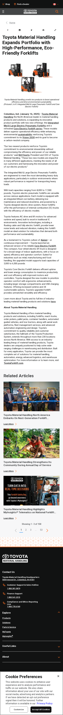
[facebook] (8, 30)
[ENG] (56, 4)
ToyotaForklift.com (13, 363)
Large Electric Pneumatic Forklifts (28, 125)
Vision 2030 (28, 137)
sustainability (25, 134)
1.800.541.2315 (13, 597)
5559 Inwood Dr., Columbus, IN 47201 (18, 580)
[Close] (58, 676)
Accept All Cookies (41, 709)
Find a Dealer (23, 4)
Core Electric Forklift (45, 246)
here (53, 301)
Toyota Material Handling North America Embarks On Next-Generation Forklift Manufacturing (27, 417)
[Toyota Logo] (30, 11)
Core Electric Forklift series (28, 128)
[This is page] (47, 530)
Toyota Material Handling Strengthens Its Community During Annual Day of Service (27, 464)
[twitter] (31, 30)
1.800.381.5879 (13, 588)
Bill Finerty (24, 155)
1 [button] (21, 529)
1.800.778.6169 (13, 606)
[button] (16, 530)
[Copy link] (55, 30)
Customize (19, 709)
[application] (31, 403)
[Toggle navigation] (3, 11)
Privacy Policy (44, 703)
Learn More (9, 424)
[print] (43, 30)
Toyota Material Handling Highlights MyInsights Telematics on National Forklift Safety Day (29, 511)
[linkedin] (20, 30)
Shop (7, 4)
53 (41, 529)
